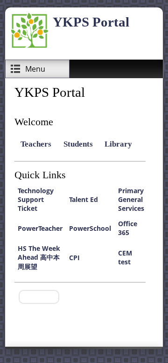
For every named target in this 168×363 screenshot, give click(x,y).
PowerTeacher (40, 228)
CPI (74, 257)
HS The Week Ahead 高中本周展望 (39, 257)
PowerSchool (90, 228)
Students (78, 144)
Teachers (36, 144)
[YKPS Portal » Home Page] (29, 46)
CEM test (125, 257)
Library (118, 144)
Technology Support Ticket (36, 199)
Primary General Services (131, 199)
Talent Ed (83, 199)
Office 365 (127, 228)
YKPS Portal (91, 21)
